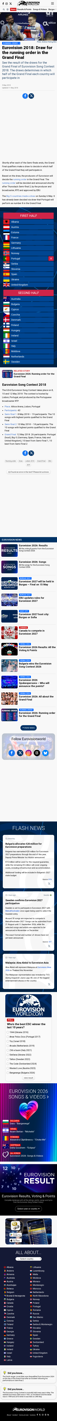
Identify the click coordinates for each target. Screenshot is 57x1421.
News (13, 9)
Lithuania (36, 1267)
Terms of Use (23, 1415)
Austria (9, 1281)
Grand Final (10, 434)
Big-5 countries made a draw (20, 196)
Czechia (10, 1313)
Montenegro (38, 1285)
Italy (8, 1356)
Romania (36, 1310)
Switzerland (38, 1342)
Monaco (36, 1281)
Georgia (10, 1331)
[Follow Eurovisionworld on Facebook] (3, 3)
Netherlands (38, 1292)
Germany (10, 1335)
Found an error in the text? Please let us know (30, 472)
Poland (35, 1303)
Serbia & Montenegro (42, 1324)
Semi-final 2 (11, 424)
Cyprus (9, 1310)
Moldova (36, 1278)
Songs (40, 9)
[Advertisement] (28, 130)
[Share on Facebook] (25, 96)
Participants (11, 410)
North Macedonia (40, 1296)
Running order (11, 461)
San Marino (37, 1317)
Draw (21, 461)
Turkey (35, 1346)
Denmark (10, 1317)
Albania (9, 1267)
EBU (49, 461)
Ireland (9, 1349)
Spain (35, 1335)
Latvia (9, 1360)
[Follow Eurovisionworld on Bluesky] (45, 753)
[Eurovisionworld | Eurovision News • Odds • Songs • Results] (28, 3)
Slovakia (36, 1328)
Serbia (35, 1321)
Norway (36, 1299)
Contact (15, 1415)
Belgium (10, 1292)
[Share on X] (31, 96)
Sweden (46, 895)
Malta (35, 1274)
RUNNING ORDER (10, 43)
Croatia (9, 1306)
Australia (10, 1278)
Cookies (33, 1415)
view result (28, 1078)
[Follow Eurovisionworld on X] (10, 3)
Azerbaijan (11, 1285)
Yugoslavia (37, 1356)
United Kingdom (39, 1353)
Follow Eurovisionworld (29, 739)
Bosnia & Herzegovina (15, 1296)
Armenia (10, 1274)
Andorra (10, 1271)
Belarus (10, 1288)
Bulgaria (10, 1299)
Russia (35, 1313)
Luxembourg (38, 1271)
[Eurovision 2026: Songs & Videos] (28, 1110)
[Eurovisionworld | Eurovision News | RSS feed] (48, 1415)
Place (7, 406)
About (9, 1415)
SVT (50, 942)
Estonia (10, 1321)
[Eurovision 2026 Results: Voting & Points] (28, 1178)
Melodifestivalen (12, 911)
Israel (9, 1353)
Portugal (36, 1306)
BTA (50, 879)
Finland (9, 1324)
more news (29, 728)
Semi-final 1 (11, 414)
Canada (9, 1303)
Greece (9, 1338)
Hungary (10, 1342)
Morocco (36, 1288)
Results (24, 9)
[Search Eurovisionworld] (4, 9)
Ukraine (36, 1349)
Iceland (9, 1346)
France (9, 1328)
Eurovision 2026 (28, 1094)
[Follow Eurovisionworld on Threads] (37, 753)
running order (20, 179)
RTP (28, 465)
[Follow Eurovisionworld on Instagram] (6, 3)
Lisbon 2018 (29, 461)
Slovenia (36, 1331)
